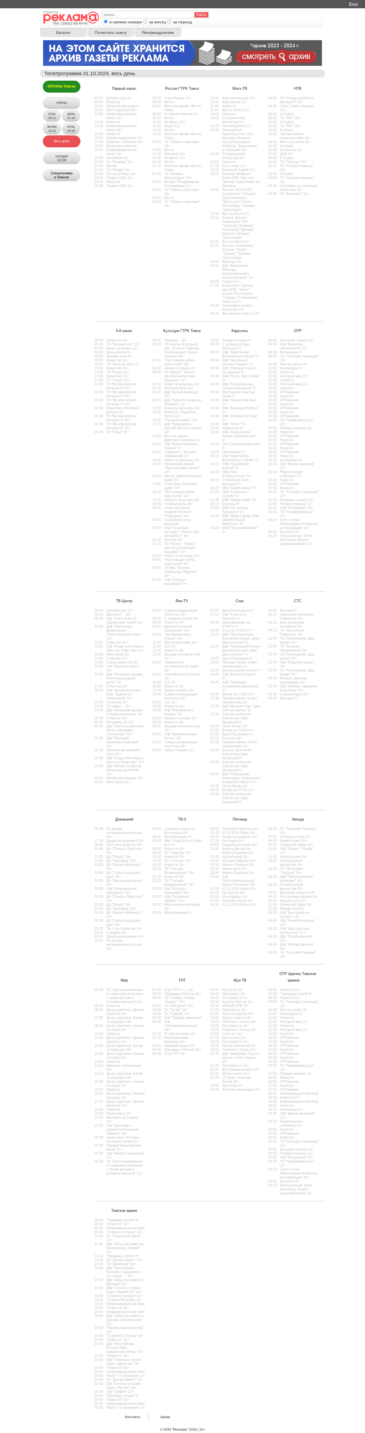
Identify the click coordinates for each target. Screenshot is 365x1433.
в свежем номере (126, 22)
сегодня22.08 (61, 158)
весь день (62, 141)
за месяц (157, 22)
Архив (165, 1417)
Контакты (132, 1417)
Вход (353, 4)
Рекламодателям (158, 32)
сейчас (61, 103)
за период (182, 22)
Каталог (63, 32)
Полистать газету (111, 32)
